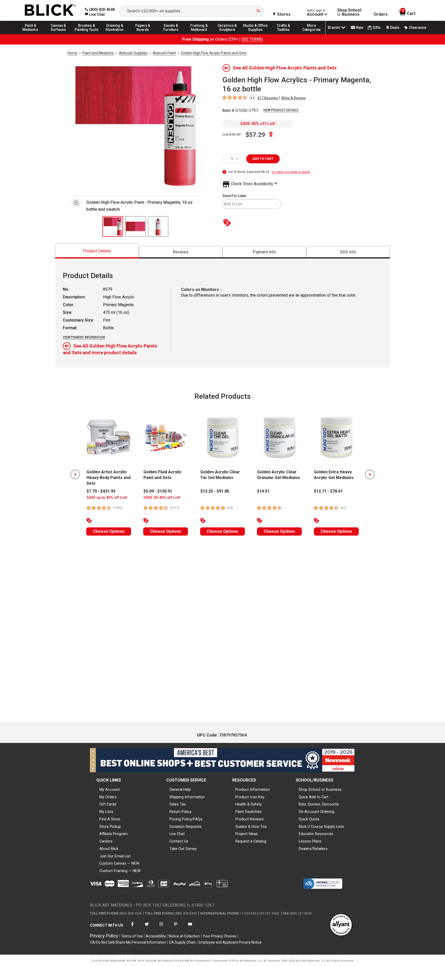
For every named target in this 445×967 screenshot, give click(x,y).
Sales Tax (177, 804)
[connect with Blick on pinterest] (175, 927)
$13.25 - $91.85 (214, 491)
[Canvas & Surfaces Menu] (58, 34)
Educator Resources (316, 833)
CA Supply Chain (182, 942)
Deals (394, 27)
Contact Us (178, 841)
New (359, 27)
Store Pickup (110, 826)
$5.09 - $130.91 (157, 491)
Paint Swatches (248, 811)
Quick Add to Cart (313, 797)
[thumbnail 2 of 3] (135, 226)
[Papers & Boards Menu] (143, 34)
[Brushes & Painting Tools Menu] (86, 34)
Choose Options (108, 531)
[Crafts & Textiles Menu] (283, 34)
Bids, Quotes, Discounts (319, 804)
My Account (109, 789)
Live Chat (177, 833)
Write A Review (293, 98)
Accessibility (156, 936)
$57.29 (255, 134)
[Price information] (228, 223)
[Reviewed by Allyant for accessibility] (341, 925)
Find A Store (109, 819)
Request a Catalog (250, 841)
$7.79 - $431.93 (101, 491)
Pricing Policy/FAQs (185, 819)
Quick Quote (309, 819)
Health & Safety (248, 804)
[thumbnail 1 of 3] (112, 226)
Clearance (417, 27)
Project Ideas (246, 833)
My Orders (108, 797)
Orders (381, 14)
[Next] (370, 474)
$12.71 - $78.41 (328, 491)
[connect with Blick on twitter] (147, 927)
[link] (95, 14)
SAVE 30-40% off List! (161, 497)
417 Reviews (267, 98)
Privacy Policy (104, 935)
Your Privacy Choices (220, 936)
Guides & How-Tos (251, 826)
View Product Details (280, 110)
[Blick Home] (50, 10)
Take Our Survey (183, 848)
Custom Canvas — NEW (119, 863)
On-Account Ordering (316, 811)
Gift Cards (107, 804)
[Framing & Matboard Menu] (199, 34)
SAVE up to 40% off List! (107, 497)
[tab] (97, 251)
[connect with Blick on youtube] (190, 927)
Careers (106, 841)
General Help (180, 789)
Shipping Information (187, 797)
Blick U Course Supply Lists (321, 826)
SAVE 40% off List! (257, 123)
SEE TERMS (252, 39)
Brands (334, 27)
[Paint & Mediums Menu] (30, 34)
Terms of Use (132, 936)
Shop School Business (349, 12)
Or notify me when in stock (291, 172)
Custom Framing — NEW (120, 870)
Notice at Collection (184, 936)
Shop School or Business (320, 789)
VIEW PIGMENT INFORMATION (84, 337)
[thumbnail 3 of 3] (158, 226)
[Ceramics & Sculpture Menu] (227, 34)
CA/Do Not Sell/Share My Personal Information (128, 942)
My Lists (106, 811)
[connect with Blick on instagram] (161, 927)
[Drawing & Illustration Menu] (114, 34)
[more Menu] (311, 34)
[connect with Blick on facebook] (132, 927)
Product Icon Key (249, 797)
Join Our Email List (115, 856)
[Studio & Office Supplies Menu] (255, 34)
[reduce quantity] (226, 158)
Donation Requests (185, 826)
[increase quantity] (237, 158)
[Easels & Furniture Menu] (171, 34)
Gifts (377, 27)
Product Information (252, 789)
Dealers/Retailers (313, 848)
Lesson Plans (310, 841)
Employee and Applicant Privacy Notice (230, 942)
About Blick (108, 848)
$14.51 (263, 491)
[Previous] (75, 474)
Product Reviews (249, 819)
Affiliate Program (113, 833)
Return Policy (180, 811)
